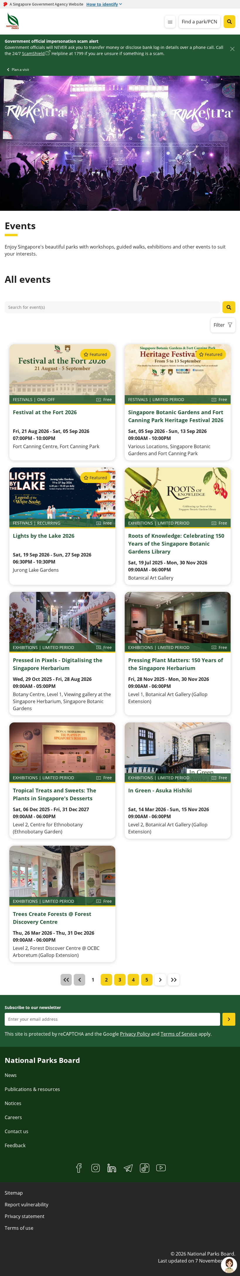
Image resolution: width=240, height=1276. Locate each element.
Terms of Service (179, 1034)
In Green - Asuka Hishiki (160, 790)
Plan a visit (20, 69)
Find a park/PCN (199, 21)
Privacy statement (24, 1216)
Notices (13, 1103)
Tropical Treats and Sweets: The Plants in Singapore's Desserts (54, 794)
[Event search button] (228, 307)
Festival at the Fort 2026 (45, 412)
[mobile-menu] (170, 22)
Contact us (16, 1131)
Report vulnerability (26, 1204)
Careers (13, 1117)
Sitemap (14, 1193)
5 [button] (146, 980)
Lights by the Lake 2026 (43, 535)
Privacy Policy (135, 1034)
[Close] (232, 49)
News (11, 1075)
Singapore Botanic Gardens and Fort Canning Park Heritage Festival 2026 (175, 416)
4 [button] (133, 980)
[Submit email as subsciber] (228, 1019)
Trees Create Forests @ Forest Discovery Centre (52, 917)
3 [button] (120, 980)
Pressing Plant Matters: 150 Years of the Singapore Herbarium (175, 664)
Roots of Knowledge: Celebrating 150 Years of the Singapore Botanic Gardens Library (176, 543)
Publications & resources (32, 1089)
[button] (160, 980)
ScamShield (33, 53)
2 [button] (106, 980)
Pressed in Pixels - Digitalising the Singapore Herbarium (57, 664)
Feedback (15, 1145)
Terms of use (19, 1228)
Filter (219, 325)
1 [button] (93, 980)
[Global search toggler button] (229, 21)
